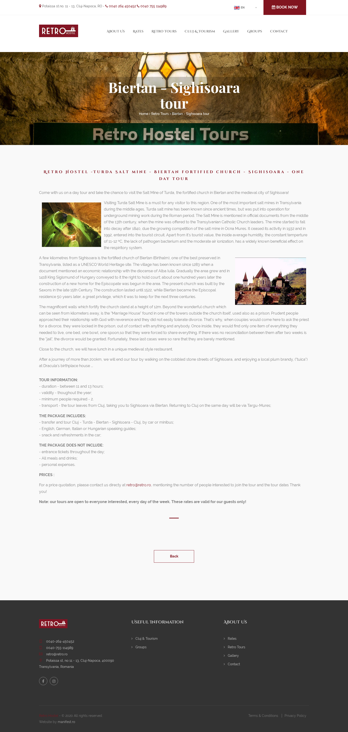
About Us (116, 31)
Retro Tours (164, 31)
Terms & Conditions (263, 716)
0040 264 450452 (122, 6)
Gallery (231, 31)
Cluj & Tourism (200, 31)
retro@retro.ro (138, 485)
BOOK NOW (286, 7)
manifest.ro (66, 722)
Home (143, 114)
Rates (138, 31)
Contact (279, 31)
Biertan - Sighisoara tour (190, 114)
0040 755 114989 (152, 6)
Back (174, 556)
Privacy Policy (295, 716)
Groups (254, 31)
